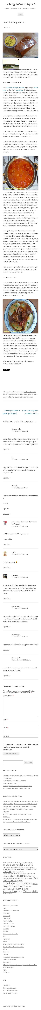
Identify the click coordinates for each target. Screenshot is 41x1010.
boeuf (20, 394)
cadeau (6, 867)
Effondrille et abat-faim (10, 934)
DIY (21, 873)
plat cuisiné (15, 397)
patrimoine (10, 880)
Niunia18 (5, 952)
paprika (8, 397)
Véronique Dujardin (9, 801)
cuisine (24, 394)
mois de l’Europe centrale (15, 87)
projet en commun (14, 886)
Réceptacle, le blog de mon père (13, 957)
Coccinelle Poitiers (9, 926)
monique (6, 806)
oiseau (22, 878)
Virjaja (5, 970)
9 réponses (6, 27)
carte (21, 867)
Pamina (5, 954)
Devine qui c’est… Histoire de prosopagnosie (17, 786)
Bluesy (5, 908)
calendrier (14, 867)
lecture (21, 876)
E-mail (5, 728)
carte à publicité (23, 869)
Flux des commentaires (10, 991)
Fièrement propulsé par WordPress (14, 1006)
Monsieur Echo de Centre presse (13, 947)
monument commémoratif (11, 878)
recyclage (28, 886)
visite (35, 891)
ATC (33, 862)
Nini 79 (5, 949)
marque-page (30, 876)
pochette (20, 881)
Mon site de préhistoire (10, 905)
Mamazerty (6, 939)
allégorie (5, 862)
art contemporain (13, 862)
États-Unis (6, 893)
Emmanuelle (16, 429)
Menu (20, 14)
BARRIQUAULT (7, 809)
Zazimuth (6, 972)
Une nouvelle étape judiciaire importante (16, 788)
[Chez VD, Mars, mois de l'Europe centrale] (11, 69)
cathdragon (16, 635)
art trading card (25, 862)
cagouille (15, 486)
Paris (36, 878)
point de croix (13, 883)
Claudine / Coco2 (8, 924)
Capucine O (6, 916)
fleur (9, 876)
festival (5, 876)
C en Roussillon (8, 921)
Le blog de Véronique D (20, 4)
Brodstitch (6, 913)
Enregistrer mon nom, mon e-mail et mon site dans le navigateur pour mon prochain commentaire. (20, 747)
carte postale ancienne (10, 869)
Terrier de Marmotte (9, 960)
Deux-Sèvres (20, 872)
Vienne (27, 891)
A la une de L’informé (10, 783)
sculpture (23, 888)
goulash (30, 394)
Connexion (6, 985)
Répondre (6, 449)
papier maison (29, 878)
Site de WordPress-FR (10, 993)
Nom (5, 719)
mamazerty (16, 606)
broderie (26, 864)
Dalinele (5, 931)
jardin (13, 876)
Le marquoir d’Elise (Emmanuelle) (13, 944)
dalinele (15, 575)
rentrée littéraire (8, 889)
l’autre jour (19, 90)
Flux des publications (10, 988)
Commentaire (8, 696)
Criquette (6, 929)
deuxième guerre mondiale (11, 873)
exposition (26, 873)
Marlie (5, 942)
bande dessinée (11, 864)
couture (7, 871)
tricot (20, 891)
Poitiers (27, 883)
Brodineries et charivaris (11, 911)
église (10, 893)
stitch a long (10, 891)
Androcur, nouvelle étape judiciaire (14, 781)
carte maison (29, 867)
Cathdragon (6, 918)
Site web (6, 736)
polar (35, 883)
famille (33, 873)
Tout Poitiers (7, 962)
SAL (15, 888)
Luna (13, 552)
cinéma (32, 869)
